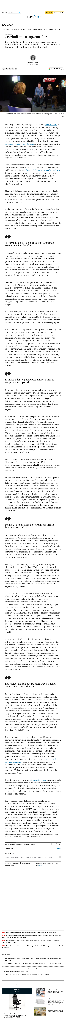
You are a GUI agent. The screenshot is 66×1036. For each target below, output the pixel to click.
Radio (46, 857)
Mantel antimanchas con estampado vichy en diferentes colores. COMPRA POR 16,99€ (55, 1010)
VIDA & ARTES (8, 34)
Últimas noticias (7, 929)
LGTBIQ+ (59, 29)
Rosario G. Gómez (33, 62)
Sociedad (7, 25)
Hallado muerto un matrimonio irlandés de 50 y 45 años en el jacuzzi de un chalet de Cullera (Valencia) (31, 968)
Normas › (58, 848)
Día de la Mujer (6, 29)
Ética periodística (15, 857)
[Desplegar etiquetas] (60, 857)
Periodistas (33, 857)
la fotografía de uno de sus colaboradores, (42, 170)
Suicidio (7, 857)
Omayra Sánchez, (38, 780)
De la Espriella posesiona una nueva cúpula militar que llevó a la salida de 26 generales (32, 932)
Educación (14, 29)
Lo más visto (6, 955)
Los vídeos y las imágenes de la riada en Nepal (16, 971)
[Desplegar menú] (3, 16)
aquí (40, 865)
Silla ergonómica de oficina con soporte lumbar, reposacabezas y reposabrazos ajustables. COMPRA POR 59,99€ (15, 1015)
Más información (9, 865)
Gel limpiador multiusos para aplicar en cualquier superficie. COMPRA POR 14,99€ (55, 991)
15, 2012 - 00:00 (33, 64)
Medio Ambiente (22, 29)
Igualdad (29, 29)
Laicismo (46, 29)
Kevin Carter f (51, 124)
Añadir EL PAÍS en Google (57, 68)
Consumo (40, 29)
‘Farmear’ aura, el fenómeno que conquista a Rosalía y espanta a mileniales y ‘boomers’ (27, 974)
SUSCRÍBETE (49, 12)
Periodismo (40, 857)
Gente (50, 857)
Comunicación (52, 29)
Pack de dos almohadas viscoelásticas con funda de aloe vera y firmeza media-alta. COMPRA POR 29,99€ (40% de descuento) (56, 1001)
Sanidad (35, 29)
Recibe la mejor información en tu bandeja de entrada (21, 844)
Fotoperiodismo (25, 857)
